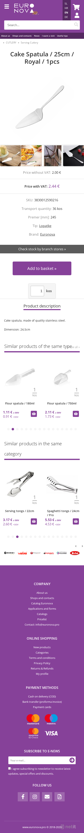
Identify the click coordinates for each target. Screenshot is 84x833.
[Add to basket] (34, 414)
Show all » (73, 347)
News (37, 35)
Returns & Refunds (42, 668)
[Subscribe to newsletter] (72, 760)
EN (66, 12)
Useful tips (62, 35)
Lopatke (45, 226)
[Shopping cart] (76, 7)
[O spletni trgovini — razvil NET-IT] (68, 826)
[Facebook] (23, 796)
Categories (42, 652)
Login (75, 19)
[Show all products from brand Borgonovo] (36, 553)
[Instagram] (35, 796)
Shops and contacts (22, 35)
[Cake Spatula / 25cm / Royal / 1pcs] (42, 109)
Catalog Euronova (42, 603)
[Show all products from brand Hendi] (9, 553)
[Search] (76, 25)
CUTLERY (11, 42)
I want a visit (48, 35)
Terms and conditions (42, 658)
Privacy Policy (42, 663)
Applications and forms (42, 608)
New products (42, 647)
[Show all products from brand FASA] (49, 553)
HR (66, 8)
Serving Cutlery (29, 42)
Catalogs (42, 614)
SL (66, 3)
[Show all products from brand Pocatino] (62, 553)
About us (5, 35)
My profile (42, 674)
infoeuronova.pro (47, 624)
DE (66, 17)
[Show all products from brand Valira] (22, 553)
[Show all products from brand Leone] (75, 553)
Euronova (47, 234)
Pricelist (42, 619)
